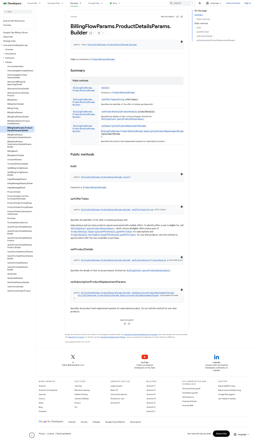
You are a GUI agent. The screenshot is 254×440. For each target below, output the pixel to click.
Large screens (116, 386)
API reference (188, 397)
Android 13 (150, 403)
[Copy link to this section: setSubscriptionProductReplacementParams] (128, 282)
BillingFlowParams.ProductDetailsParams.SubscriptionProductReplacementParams (142, 131)
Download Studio (189, 401)
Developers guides (190, 393)
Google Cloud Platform (115, 422)
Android (42, 386)
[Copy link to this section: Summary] (87, 70)
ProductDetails (129, 111)
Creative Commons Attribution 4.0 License (140, 334)
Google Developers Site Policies (113, 337)
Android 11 (150, 411)
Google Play (93, 3)
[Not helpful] (181, 17)
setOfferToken (109, 99)
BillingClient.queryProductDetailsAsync (123, 119)
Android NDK (187, 405)
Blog (115, 3)
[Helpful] (178, 17)
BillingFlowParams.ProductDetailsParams (84, 89)
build (104, 88)
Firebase (96, 422)
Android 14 (151, 398)
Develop (74, 3)
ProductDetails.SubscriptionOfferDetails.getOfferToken (101, 231)
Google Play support (226, 394)
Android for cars (117, 398)
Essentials (32, 3)
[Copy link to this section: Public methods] (96, 154)
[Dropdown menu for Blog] (120, 3)
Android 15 (151, 394)
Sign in (247, 3)
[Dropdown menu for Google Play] (102, 3)
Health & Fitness (81, 394)
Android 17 (151, 386)
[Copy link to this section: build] (79, 166)
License (50, 434)
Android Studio (233, 3)
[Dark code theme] (181, 41)
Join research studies (227, 398)
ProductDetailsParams (103, 59)
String (120, 99)
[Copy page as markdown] (99, 33)
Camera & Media (82, 398)
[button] (17, 45)
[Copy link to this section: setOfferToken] (91, 199)
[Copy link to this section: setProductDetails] (95, 249)
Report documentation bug (229, 390)
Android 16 (151, 390)
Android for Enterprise (48, 390)
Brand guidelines (64, 434)
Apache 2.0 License (76, 337)
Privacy (78, 403)
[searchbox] (17, 12)
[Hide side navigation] (32, 435)
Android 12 (151, 407)
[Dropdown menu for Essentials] (40, 3)
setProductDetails (111, 111)
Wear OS (114, 390)
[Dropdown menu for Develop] (81, 3)
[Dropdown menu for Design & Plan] (63, 3)
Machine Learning (82, 390)
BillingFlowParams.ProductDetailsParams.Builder (112, 44)
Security (42, 394)
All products (135, 422)
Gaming (78, 386)
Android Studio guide (191, 388)
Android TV (115, 403)
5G (76, 407)
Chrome (84, 422)
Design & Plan (54, 3)
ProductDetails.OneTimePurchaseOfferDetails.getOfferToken (103, 235)
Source (42, 398)
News (41, 403)
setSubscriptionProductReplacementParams (123, 126)
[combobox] (182, 3)
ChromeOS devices (118, 394)
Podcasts (42, 411)
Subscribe (221, 433)
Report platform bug (226, 386)
